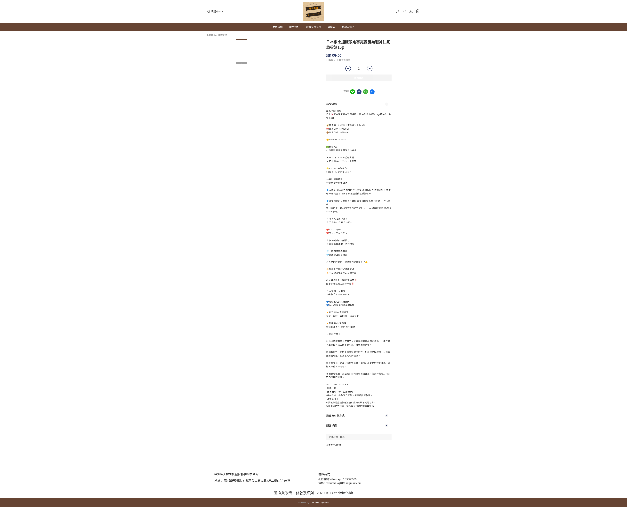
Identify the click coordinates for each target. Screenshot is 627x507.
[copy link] (372, 91)
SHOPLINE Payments (319, 502)
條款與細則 (348, 26)
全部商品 (211, 35)
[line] (352, 91)
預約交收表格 (313, 26)
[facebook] (359, 91)
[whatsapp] (365, 91)
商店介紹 (278, 26)
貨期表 (331, 26)
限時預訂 (294, 26)
